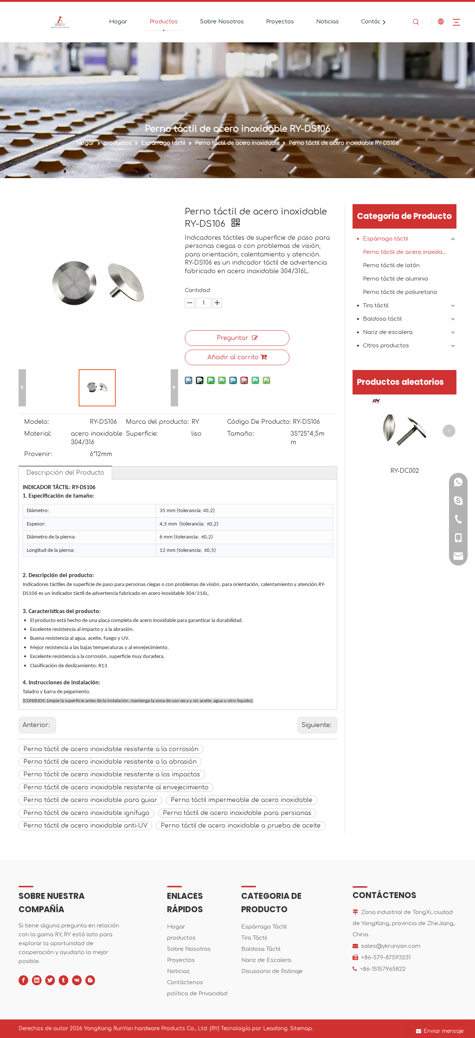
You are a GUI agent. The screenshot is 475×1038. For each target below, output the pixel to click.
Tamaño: (240, 433)
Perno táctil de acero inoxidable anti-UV (85, 825)
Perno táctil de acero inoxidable (407, 252)
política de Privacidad (197, 993)
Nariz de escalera (388, 332)
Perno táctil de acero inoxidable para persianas (237, 813)
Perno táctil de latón (391, 265)
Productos (164, 22)
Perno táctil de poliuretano (400, 292)
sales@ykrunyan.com (390, 946)
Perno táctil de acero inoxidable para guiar (90, 800)
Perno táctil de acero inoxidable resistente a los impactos (111, 774)
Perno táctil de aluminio (395, 279)
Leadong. (276, 1028)
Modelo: (36, 422)
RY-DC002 (404, 471)
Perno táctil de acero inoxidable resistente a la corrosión (111, 749)
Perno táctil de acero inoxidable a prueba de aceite (241, 825)
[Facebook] (23, 980)
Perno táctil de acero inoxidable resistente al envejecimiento (116, 787)
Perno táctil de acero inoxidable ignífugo (86, 813)
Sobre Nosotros (222, 22)
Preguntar (232, 338)
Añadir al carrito (233, 357)
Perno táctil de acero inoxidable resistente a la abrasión (110, 762)
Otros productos (386, 346)
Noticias (327, 22)
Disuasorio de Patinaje (272, 971)
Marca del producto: (157, 422)
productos (181, 938)
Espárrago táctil (385, 239)
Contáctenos (379, 22)
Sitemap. (301, 1028)
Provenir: (38, 454)
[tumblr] (63, 980)
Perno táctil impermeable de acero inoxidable (241, 800)
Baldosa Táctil (261, 949)
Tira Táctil (254, 938)
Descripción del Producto (65, 472)
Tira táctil (376, 305)
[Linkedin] (37, 980)
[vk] (77, 980)
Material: (38, 433)
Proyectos (280, 22)
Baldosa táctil (382, 319)
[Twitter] (50, 980)
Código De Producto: (259, 422)
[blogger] (90, 980)
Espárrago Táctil (264, 927)
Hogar (118, 22)
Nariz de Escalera (266, 960)
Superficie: (142, 433)
